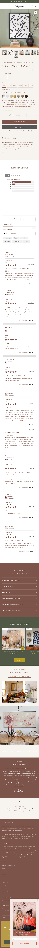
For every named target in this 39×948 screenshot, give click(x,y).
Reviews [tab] (6, 224)
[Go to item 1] (4, 52)
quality (26, 241)
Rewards (4, 889)
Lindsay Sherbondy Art (9, 62)
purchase (8, 238)
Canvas (5, 77)
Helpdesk (4, 874)
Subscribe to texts (6, 886)
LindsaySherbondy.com (8, 898)
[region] (19, 806)
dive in (19, 660)
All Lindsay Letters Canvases (25, 62)
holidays (7, 241)
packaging (17, 241)
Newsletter (4, 871)
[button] (30, 284)
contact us (4, 838)
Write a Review (20, 219)
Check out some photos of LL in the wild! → (19, 676)
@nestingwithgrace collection (9, 901)
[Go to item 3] (16, 54)
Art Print (11, 77)
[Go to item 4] (21, 52)
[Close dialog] (37, 900)
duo (3, 152)
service (24, 238)
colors (16, 238)
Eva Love (4, 895)
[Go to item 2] (10, 52)
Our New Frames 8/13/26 (8, 865)
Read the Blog (5, 892)
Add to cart (19, 121)
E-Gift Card (5, 883)
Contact (4, 868)
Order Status (5, 877)
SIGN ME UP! (24, 943)
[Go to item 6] (33, 52)
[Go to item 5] (27, 52)
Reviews (4, 880)
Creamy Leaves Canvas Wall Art (13, 651)
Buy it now (19, 127)
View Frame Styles (7, 110)
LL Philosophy (18, 761)
